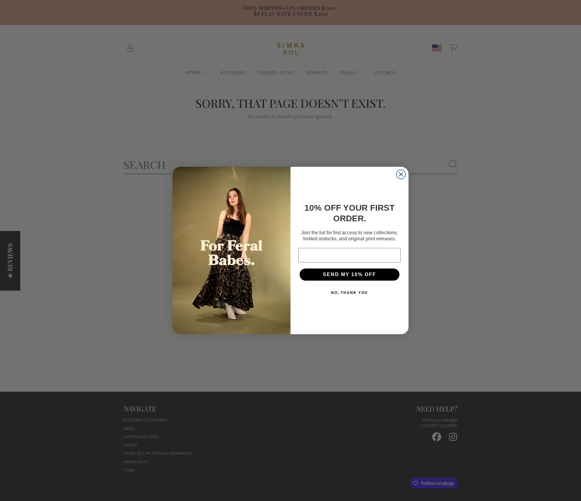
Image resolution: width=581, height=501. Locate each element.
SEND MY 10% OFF (349, 274)
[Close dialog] (400, 174)
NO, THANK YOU (349, 293)
